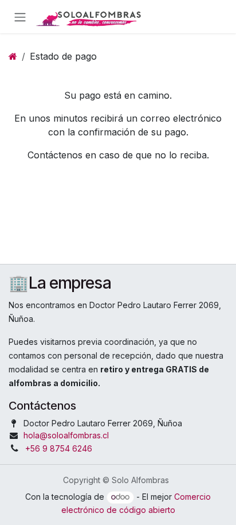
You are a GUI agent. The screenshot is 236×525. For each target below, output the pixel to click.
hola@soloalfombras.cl (66, 435)
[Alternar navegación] (20, 17)
